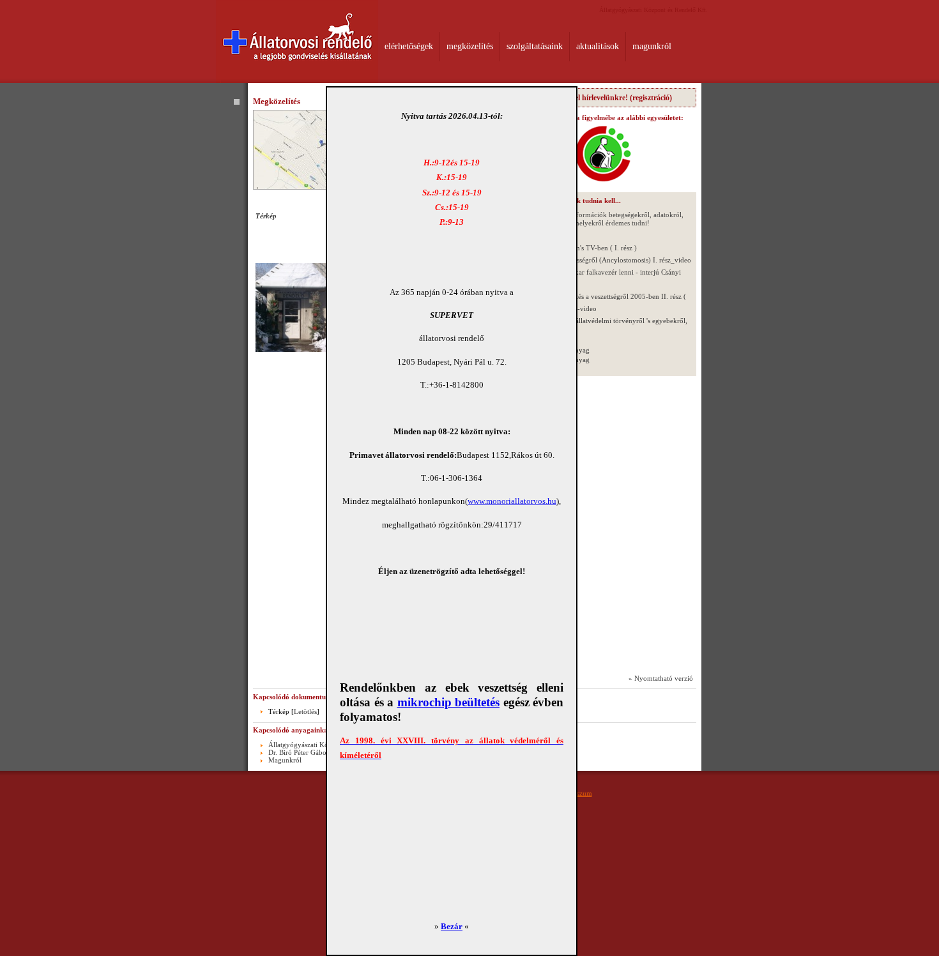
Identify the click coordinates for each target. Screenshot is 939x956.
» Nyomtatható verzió (661, 678)
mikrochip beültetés (448, 702)
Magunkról (285, 760)
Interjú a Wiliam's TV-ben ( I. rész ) (584, 248)
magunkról (651, 46)
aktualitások (597, 46)
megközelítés (470, 46)
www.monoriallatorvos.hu (512, 501)
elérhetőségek (409, 46)
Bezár (451, 926)
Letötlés (305, 711)
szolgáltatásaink (535, 46)
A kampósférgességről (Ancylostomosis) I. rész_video (611, 260)
